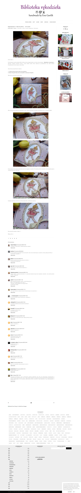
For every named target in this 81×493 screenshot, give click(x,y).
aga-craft (12, 266)
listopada (11, 462)
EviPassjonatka (14, 349)
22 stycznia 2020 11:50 (18, 279)
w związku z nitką (14, 342)
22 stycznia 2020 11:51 (21, 289)
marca (10, 477)
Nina (11, 375)
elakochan (13, 328)
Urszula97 (13, 308)
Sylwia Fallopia (14, 244)
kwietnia (11, 475)
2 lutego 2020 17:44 (17, 375)
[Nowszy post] (8, 402)
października (12, 464)
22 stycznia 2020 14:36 (20, 302)
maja (10, 473)
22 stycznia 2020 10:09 (19, 266)
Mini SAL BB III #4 (65, 70)
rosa (11, 356)
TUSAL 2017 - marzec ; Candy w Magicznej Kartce (65, 58)
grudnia (11, 461)
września (11, 466)
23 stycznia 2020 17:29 (17, 356)
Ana (11, 322)
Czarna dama (13, 289)
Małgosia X (13, 315)
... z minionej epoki (14, 295)
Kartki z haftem (25, 28)
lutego (11, 479)
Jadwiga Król (13, 302)
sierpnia (11, 468)
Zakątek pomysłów (14, 272)
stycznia (11, 481)
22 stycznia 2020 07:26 (21, 244)
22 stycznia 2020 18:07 (19, 328)
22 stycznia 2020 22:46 (22, 342)
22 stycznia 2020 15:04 (19, 308)
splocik (12, 279)
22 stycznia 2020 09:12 (18, 258)
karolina (12, 251)
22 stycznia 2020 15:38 (20, 315)
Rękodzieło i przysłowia (33, 28)
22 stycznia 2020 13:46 (23, 295)
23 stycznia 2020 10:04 (21, 349)
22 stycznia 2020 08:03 (18, 251)
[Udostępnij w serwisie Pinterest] (16, 238)
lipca (10, 470)
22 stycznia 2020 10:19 (23, 272)
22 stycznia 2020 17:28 (17, 322)
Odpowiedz (13, 247)
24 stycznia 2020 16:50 (17, 362)
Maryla (12, 258)
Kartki (20, 28)
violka (12, 362)
